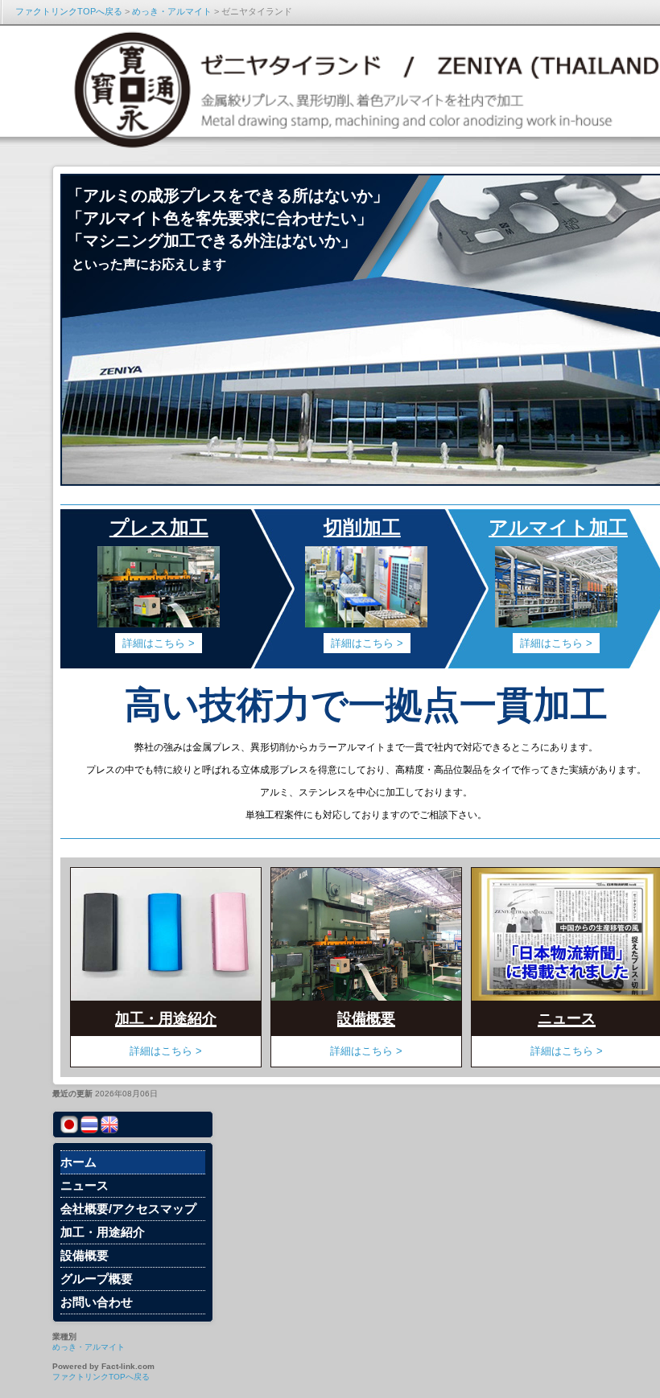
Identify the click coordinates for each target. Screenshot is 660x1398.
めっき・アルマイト (172, 11)
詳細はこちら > (366, 1051)
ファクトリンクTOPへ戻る (68, 11)
